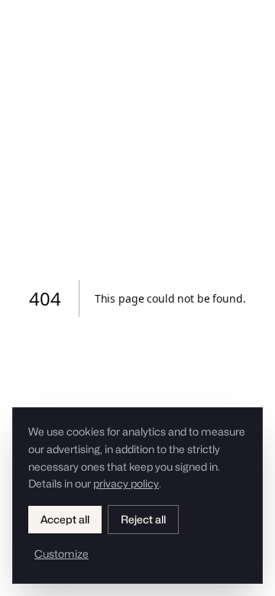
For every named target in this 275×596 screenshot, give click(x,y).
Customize (61, 553)
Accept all (64, 519)
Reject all (143, 519)
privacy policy (126, 483)
